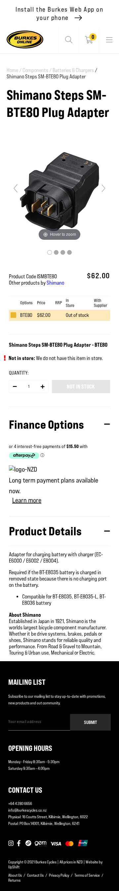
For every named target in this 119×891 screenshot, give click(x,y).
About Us (15, 875)
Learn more (26, 500)
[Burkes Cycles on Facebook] (19, 843)
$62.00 (44, 315)
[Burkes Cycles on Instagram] (11, 843)
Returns (14, 880)
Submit (90, 722)
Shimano (55, 283)
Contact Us (35, 875)
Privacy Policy (59, 875)
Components (37, 70)
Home (14, 70)
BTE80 (26, 315)
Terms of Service (87, 875)
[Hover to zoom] (59, 191)
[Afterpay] (28, 843)
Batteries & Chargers (73, 70)
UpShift (14, 866)
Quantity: (18, 373)
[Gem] (40, 843)
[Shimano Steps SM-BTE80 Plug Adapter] (49, 252)
